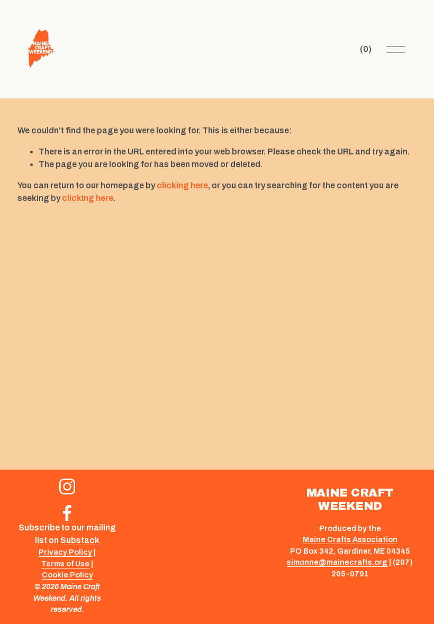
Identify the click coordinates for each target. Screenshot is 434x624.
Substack (80, 540)
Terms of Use (65, 563)
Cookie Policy (67, 575)
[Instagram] (67, 486)
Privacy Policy (65, 552)
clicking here (182, 185)
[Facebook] (67, 512)
